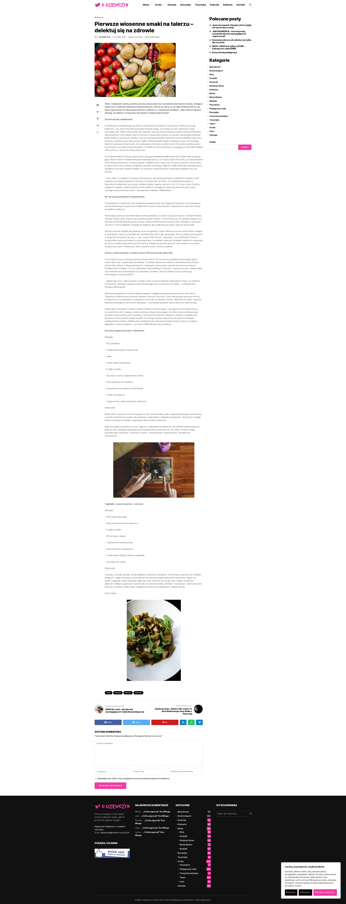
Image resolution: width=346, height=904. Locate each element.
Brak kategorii (216, 71)
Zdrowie (213, 135)
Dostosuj (290, 892)
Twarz (212, 124)
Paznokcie (214, 105)
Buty (211, 74)
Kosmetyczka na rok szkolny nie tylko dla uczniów (231, 41)
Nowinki (213, 101)
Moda (212, 93)
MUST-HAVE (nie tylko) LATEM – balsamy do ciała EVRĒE (228, 47)
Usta (211, 131)
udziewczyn (104, 37)
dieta (109, 693)
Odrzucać (305, 892)
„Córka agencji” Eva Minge (156, 811)
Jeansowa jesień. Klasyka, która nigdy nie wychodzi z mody (231, 26)
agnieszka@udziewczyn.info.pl (115, 832)
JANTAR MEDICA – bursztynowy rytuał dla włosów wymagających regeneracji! (229, 33)
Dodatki (213, 78)
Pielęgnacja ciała (217, 108)
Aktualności (215, 67)
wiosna (128, 693)
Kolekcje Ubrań (216, 86)
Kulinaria (99, 17)
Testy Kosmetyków (218, 116)
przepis (118, 693)
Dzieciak (213, 82)
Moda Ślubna (215, 97)
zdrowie (138, 693)
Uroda (212, 127)
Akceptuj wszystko (325, 892)
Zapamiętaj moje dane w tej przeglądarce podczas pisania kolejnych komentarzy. (133, 778)
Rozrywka (214, 112)
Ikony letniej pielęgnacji (224, 52)
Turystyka (214, 120)
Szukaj (212, 142)
